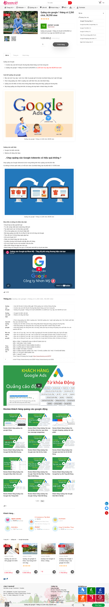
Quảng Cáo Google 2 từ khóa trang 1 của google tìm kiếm (66, 561)
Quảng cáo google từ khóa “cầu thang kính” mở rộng (30, 561)
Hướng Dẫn (54, 591)
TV (7, 595)
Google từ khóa (9, 556)
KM (23, 595)
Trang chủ (10, 7)
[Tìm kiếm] (70, 2)
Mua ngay (98, 605)
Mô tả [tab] (7, 55)
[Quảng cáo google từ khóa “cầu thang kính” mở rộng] (30, 548)
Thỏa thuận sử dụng (56, 597)
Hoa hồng (60, 591)
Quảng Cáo (15, 595)
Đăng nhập (63, 590)
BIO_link (53, 590)
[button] (37, 12)
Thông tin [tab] (15, 55)
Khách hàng (54, 7)
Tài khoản (82, 7)
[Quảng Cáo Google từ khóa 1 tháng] (48, 548)
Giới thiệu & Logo (7, 588)
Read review (51, 27)
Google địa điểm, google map (87, 24)
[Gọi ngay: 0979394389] (106, 513)
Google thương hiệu (23, 539)
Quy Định (53, 602)
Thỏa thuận (66, 591)
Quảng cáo (33, 7)
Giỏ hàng (62, 44)
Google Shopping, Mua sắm (87, 38)
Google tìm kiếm (45, 556)
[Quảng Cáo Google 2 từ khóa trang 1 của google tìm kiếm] (66, 548)
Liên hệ (44, 7)
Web (10, 595)
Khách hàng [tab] (26, 55)
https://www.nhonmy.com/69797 (42, 356)
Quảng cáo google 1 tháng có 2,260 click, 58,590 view (40, 604)
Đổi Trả (57, 598)
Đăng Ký (58, 590)
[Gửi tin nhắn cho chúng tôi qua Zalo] (106, 502)
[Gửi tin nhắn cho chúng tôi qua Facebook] (106, 508)
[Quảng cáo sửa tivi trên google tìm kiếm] (12, 548)
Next (42, 501)
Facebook (16, 588)
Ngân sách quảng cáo (85, 42)
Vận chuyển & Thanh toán (57, 600)
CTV (20, 595)
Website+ (21, 7)
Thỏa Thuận (58, 602)
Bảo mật (53, 598)
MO (65, 7)
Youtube (22, 588)
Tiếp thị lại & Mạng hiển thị (87, 35)
